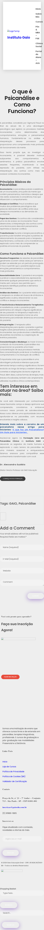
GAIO (13, 503)
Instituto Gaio (18, 37)
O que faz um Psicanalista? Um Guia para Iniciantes (22, 431)
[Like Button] (3, 516)
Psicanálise (27, 503)
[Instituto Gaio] (20, 32)
